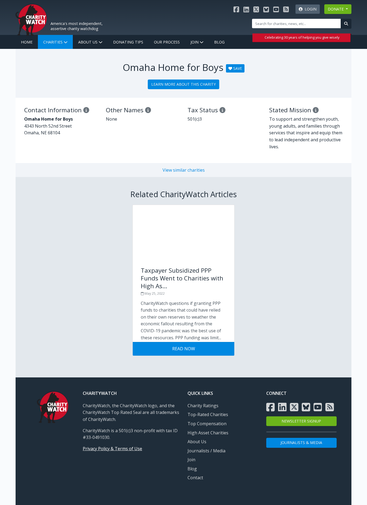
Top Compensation (207, 424)
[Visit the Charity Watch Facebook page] (236, 9)
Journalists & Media (301, 442)
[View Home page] (31, 19)
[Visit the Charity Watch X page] (256, 9)
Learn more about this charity (183, 84)
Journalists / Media (206, 451)
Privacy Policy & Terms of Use (112, 449)
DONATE (336, 9)
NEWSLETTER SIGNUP (301, 421)
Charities (53, 42)
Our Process (167, 42)
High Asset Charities (208, 433)
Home (27, 42)
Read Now (183, 349)
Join (195, 42)
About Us (88, 42)
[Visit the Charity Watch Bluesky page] (266, 9)
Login (309, 9)
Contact (195, 478)
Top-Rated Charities (208, 414)
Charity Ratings (203, 406)
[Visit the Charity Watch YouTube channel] (276, 9)
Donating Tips (128, 42)
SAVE (237, 68)
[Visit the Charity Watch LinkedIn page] (246, 9)
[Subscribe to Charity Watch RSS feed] (286, 9)
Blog (219, 42)
